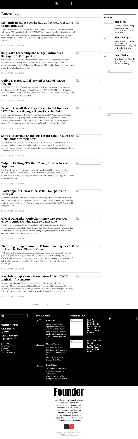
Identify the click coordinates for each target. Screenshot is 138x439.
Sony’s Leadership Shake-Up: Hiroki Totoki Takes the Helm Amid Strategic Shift (37, 137)
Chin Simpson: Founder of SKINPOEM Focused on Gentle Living (125, 61)
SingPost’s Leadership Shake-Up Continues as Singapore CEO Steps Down (32, 54)
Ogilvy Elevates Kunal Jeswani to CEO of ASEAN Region (33, 82)
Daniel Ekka (121, 55)
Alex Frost (8, 45)
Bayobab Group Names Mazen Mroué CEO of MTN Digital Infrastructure (34, 278)
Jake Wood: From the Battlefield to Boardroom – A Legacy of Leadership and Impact (125, 45)
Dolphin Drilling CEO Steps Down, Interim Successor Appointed (36, 165)
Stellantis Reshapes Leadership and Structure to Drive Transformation (37, 24)
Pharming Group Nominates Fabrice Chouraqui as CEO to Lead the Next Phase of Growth (37, 248)
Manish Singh (122, 37)
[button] (135, 4)
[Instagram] (66, 426)
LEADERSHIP (19, 45)
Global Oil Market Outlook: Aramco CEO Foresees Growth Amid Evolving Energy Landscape (34, 220)
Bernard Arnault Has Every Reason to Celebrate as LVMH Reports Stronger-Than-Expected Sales (34, 110)
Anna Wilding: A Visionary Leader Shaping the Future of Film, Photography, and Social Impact (56, 335)
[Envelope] (71, 426)
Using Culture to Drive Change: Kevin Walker (54, 359)
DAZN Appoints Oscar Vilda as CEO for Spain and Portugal (33, 192)
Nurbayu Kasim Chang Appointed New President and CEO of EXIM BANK (124, 29)
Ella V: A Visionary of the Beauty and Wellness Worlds (56, 377)
